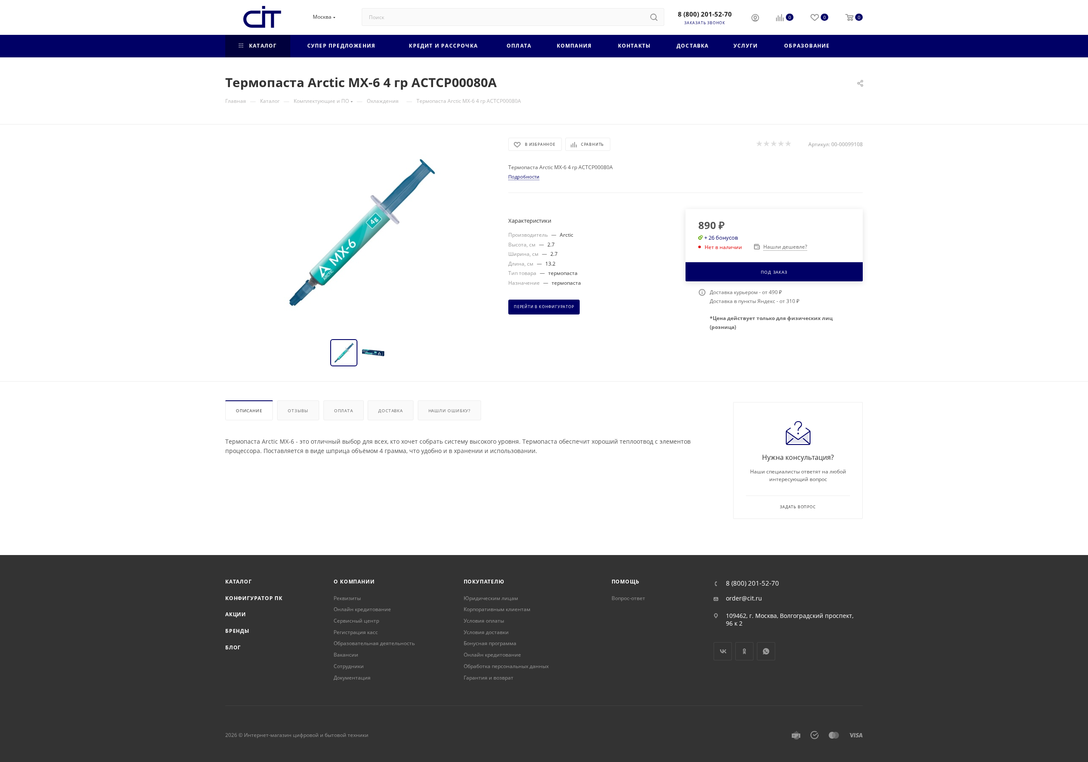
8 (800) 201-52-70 (705, 14)
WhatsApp (766, 651)
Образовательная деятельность (374, 643)
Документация (352, 677)
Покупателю (484, 581)
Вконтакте (723, 651)
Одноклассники (744, 651)
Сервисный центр (356, 620)
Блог (233, 647)
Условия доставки (486, 632)
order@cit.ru (744, 598)
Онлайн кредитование (362, 609)
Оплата (343, 411)
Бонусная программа (490, 643)
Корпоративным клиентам (497, 609)
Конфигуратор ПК (254, 598)
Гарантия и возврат (488, 677)
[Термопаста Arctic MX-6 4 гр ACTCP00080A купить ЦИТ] (359, 233)
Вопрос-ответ (628, 598)
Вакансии (346, 654)
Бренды (237, 631)
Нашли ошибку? (449, 411)
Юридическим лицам (491, 598)
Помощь (626, 581)
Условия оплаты (484, 620)
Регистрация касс (356, 632)
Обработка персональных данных (506, 666)
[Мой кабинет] (755, 19)
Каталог (238, 581)
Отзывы (298, 411)
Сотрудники (349, 666)
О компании (354, 581)
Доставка (390, 411)
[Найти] (653, 17)
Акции (235, 614)
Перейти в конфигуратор (544, 306)
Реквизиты (347, 598)
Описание (249, 411)
